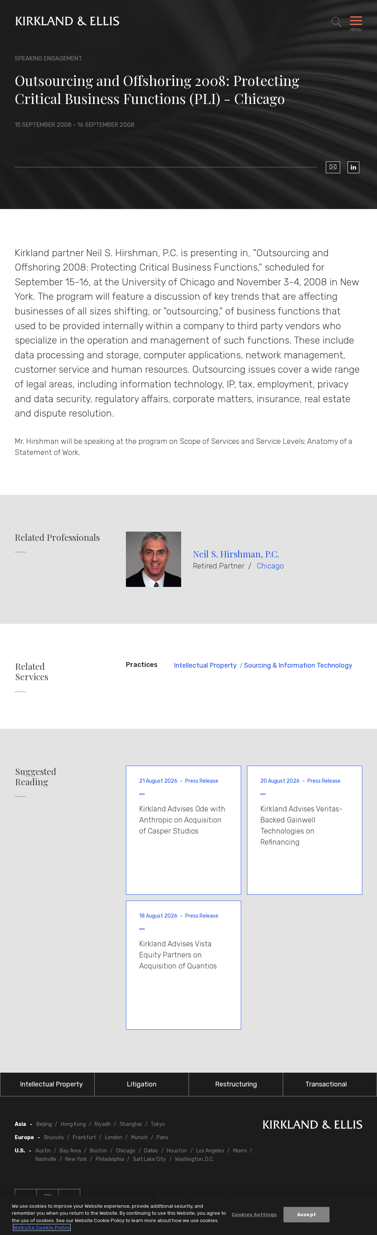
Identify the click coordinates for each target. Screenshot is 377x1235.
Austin (43, 1151)
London (113, 1137)
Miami (240, 1151)
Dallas (151, 1151)
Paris (162, 1137)
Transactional (326, 1084)
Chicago (270, 565)
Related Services (31, 672)
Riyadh (103, 1124)
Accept (306, 1214)
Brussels (54, 1137)
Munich (139, 1137)
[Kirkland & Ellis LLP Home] (312, 1126)
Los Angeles (210, 1151)
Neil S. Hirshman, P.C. (236, 554)
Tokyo (158, 1124)
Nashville (45, 1159)
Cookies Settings (254, 1214)
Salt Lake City (149, 1159)
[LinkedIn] (353, 167)
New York (76, 1159)
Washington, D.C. (194, 1159)
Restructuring (236, 1084)
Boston (98, 1151)
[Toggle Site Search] (336, 22)
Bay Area (70, 1151)
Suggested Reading (35, 777)
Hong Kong (73, 1124)
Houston (177, 1151)
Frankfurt (84, 1137)
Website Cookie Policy (42, 1227)
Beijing (44, 1124)
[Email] (333, 167)
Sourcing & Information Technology (298, 665)
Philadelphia (110, 1159)
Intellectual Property (205, 665)
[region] (188, 1215)
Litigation (141, 1084)
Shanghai (131, 1124)
